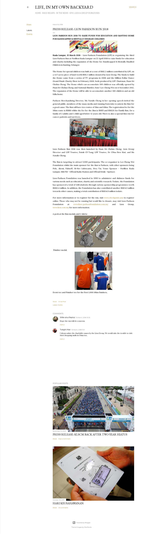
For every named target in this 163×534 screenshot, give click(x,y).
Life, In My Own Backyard (64, 7)
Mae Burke (88, 527)
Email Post (62, 301)
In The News (62, 13)
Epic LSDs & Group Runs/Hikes (85, 13)
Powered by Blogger (83, 522)
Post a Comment (64, 439)
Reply (62, 325)
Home (38, 13)
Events (29, 34)
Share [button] (28, 25)
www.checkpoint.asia (113, 197)
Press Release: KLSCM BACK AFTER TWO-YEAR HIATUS (90, 434)
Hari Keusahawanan (68, 503)
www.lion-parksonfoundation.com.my (90, 204)
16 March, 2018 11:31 (78, 330)
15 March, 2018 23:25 (83, 317)
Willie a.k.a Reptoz (67, 317)
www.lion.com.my (61, 207)
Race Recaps (48, 13)
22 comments (63, 508)
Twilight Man (65, 330)
